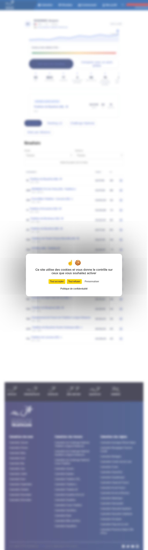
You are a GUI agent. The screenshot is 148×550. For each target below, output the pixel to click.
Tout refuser (74, 281)
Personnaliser (92, 281)
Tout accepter (57, 281)
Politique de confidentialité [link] (74, 288)
